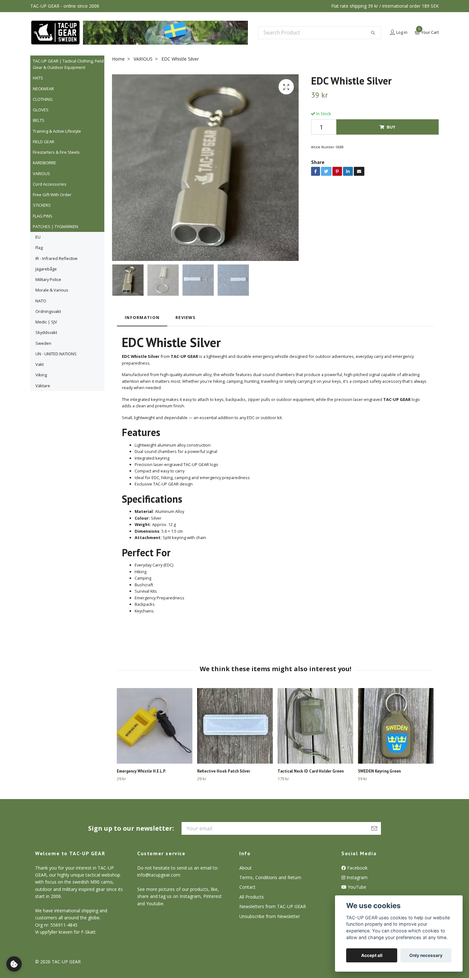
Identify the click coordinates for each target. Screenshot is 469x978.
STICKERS (42, 205)
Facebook (357, 868)
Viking (41, 375)
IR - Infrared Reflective (56, 258)
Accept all (372, 955)
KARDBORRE (44, 163)
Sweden (43, 343)
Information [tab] (142, 317)
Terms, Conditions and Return (270, 877)
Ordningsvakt (48, 311)
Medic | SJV (46, 322)
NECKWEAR (43, 89)
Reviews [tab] (185, 317)
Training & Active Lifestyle (57, 131)
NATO (40, 301)
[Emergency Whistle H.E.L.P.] (154, 726)
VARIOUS (41, 173)
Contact (247, 887)
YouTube (356, 887)
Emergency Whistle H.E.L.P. (141, 771)
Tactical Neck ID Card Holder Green (311, 771)
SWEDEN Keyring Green (379, 771)
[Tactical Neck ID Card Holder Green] (315, 726)
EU (38, 237)
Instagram (356, 877)
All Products (251, 897)
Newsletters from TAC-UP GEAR (272, 906)
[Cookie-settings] (14, 964)
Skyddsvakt (46, 332)
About (245, 868)
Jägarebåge (46, 269)
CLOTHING (43, 99)
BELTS (38, 120)
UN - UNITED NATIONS (56, 354)
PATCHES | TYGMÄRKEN (55, 226)
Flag (39, 247)
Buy (391, 127)
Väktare (42, 386)
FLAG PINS (42, 216)
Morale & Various (51, 290)
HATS (38, 78)
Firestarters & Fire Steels (56, 152)
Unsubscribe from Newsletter (269, 916)
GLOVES (40, 110)
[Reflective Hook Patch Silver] (235, 726)
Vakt (39, 364)
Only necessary (426, 955)
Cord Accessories (49, 184)
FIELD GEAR (43, 141)
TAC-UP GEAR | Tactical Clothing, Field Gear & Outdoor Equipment (68, 64)
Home (118, 59)
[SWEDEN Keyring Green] (396, 726)
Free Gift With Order (52, 194)
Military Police (48, 279)
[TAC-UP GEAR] (55, 32)
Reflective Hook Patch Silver (223, 771)
